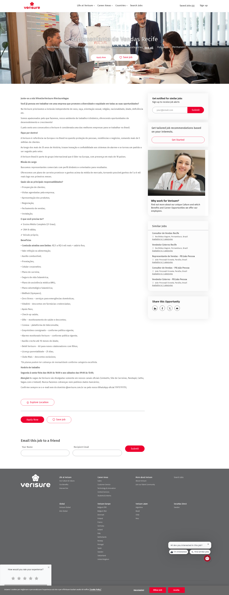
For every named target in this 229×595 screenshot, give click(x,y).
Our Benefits (63, 485)
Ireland (100, 530)
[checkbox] (126, 57)
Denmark (101, 515)
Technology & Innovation (107, 488)
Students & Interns (104, 496)
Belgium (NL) (102, 511)
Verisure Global (65, 507)
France (100, 522)
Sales (100, 481)
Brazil (138, 511)
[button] (101, 57)
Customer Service (104, 485)
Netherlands (102, 537)
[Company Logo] (32, 5)
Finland (100, 518)
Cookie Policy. (95, 589)
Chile (137, 515)
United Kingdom (103, 559)
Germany (101, 526)
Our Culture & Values (66, 481)
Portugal (101, 544)
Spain (100, 548)
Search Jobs (136, 5)
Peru (137, 518)
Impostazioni (139, 590)
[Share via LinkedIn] (155, 308)
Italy (99, 533)
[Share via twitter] (169, 308)
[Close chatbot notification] (208, 544)
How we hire (63, 488)
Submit (135, 448)
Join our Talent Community (145, 485)
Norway (100, 541)
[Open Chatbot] (207, 558)
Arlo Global (63, 511)
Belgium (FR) (102, 507)
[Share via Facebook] (162, 308)
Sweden (100, 552)
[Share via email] (177, 308)
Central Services (103, 492)
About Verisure (141, 481)
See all (149, 47)
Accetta (176, 590)
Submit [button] (196, 110)
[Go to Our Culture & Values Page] (176, 183)
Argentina (139, 507)
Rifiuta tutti (157, 590)
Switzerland (102, 556)
